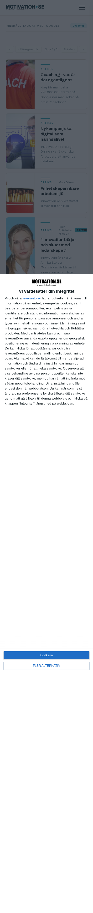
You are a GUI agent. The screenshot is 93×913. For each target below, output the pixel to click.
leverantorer (32, 298)
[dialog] (46, 593)
